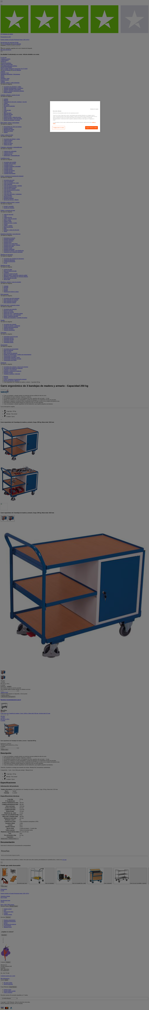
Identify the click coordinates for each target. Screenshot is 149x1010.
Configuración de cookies (58, 127)
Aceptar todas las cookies (91, 127)
